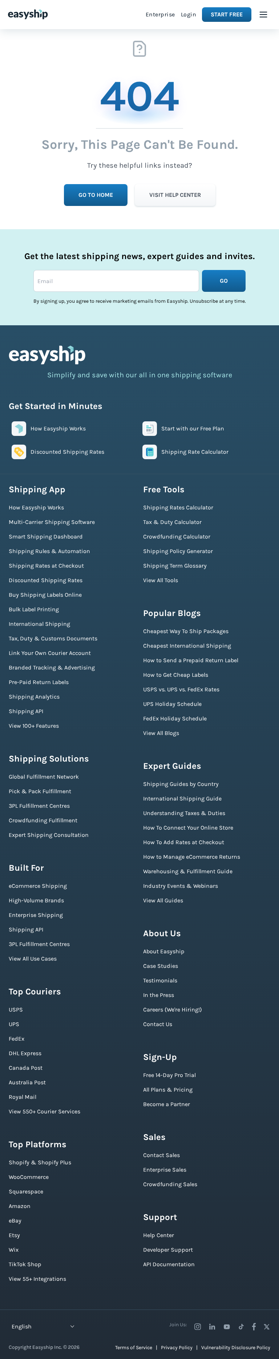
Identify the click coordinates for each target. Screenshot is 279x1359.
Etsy (14, 1235)
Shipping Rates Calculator (178, 507)
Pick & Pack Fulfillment (40, 791)
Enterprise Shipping (36, 914)
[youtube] (226, 1326)
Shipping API (26, 711)
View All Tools (160, 580)
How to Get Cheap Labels (175, 674)
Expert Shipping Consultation (49, 834)
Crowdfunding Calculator (176, 536)
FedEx (16, 1038)
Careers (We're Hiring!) (172, 1009)
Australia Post (27, 1082)
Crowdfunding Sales (170, 1184)
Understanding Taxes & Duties (184, 813)
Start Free (227, 14)
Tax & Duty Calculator (172, 521)
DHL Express (25, 1053)
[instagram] (197, 1326)
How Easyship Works (36, 507)
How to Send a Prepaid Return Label (190, 660)
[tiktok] (241, 1326)
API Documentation (169, 1264)
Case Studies (160, 965)
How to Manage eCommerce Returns (191, 856)
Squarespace (26, 1191)
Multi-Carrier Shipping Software (52, 521)
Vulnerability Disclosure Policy (235, 1347)
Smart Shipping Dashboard (46, 536)
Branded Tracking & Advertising (52, 667)
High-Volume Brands (36, 900)
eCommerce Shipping (38, 885)
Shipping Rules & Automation (49, 551)
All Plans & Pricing (168, 1089)
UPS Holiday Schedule (172, 703)
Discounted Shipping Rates (45, 580)
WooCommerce (29, 1176)
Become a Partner (166, 1104)
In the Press (158, 995)
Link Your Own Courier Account (50, 652)
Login (189, 14)
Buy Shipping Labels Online (45, 594)
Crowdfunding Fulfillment (43, 820)
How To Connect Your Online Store (188, 827)
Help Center (158, 1235)
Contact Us (157, 1024)
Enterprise (160, 14)
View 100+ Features (34, 725)
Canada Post (26, 1067)
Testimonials (160, 980)
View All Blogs (161, 733)
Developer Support (168, 1249)
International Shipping (39, 623)
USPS (16, 1009)
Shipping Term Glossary (175, 565)
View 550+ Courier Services (44, 1111)
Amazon (20, 1206)
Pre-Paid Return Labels (39, 682)
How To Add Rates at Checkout (183, 842)
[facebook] (254, 1326)
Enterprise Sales (164, 1169)
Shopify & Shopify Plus (40, 1162)
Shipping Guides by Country (181, 783)
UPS (14, 1024)
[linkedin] (212, 1326)
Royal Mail (22, 1096)
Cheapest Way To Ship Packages (186, 631)
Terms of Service (133, 1347)
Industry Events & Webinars (180, 885)
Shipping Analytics (34, 696)
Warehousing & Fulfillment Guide (187, 871)
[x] (266, 1326)
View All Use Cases (33, 958)
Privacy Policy (177, 1347)
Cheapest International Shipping (187, 645)
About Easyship (164, 951)
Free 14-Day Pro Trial (169, 1075)
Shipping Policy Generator (178, 551)
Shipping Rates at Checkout (46, 565)
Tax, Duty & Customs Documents (53, 638)
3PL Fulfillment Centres (39, 805)
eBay (15, 1220)
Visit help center (175, 194)
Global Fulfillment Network (44, 776)
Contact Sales (161, 1155)
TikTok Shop (25, 1264)
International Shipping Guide (182, 798)
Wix (14, 1249)
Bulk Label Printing (34, 609)
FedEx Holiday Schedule (175, 718)
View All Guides (163, 900)
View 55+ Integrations (37, 1278)
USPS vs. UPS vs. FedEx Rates (181, 689)
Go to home (95, 194)
